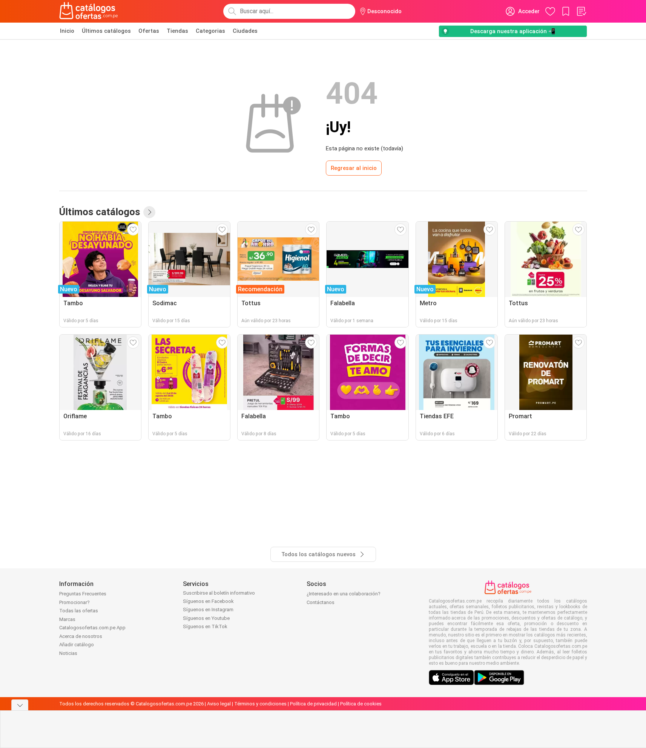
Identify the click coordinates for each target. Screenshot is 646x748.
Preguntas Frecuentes (82, 594)
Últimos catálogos (106, 31)
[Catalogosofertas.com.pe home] (88, 11)
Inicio (67, 31)
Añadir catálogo (76, 644)
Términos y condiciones (260, 704)
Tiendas (177, 31)
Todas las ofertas (78, 610)
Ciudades (245, 31)
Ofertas (148, 31)
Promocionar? (74, 602)
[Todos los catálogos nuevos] (149, 212)
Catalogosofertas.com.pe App (92, 627)
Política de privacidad (313, 704)
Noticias (68, 653)
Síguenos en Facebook (208, 601)
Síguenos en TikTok (205, 626)
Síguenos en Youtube (206, 618)
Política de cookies (361, 704)
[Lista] (581, 11)
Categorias (210, 31)
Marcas (67, 619)
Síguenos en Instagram (208, 609)
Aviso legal (219, 704)
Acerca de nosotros (80, 636)
